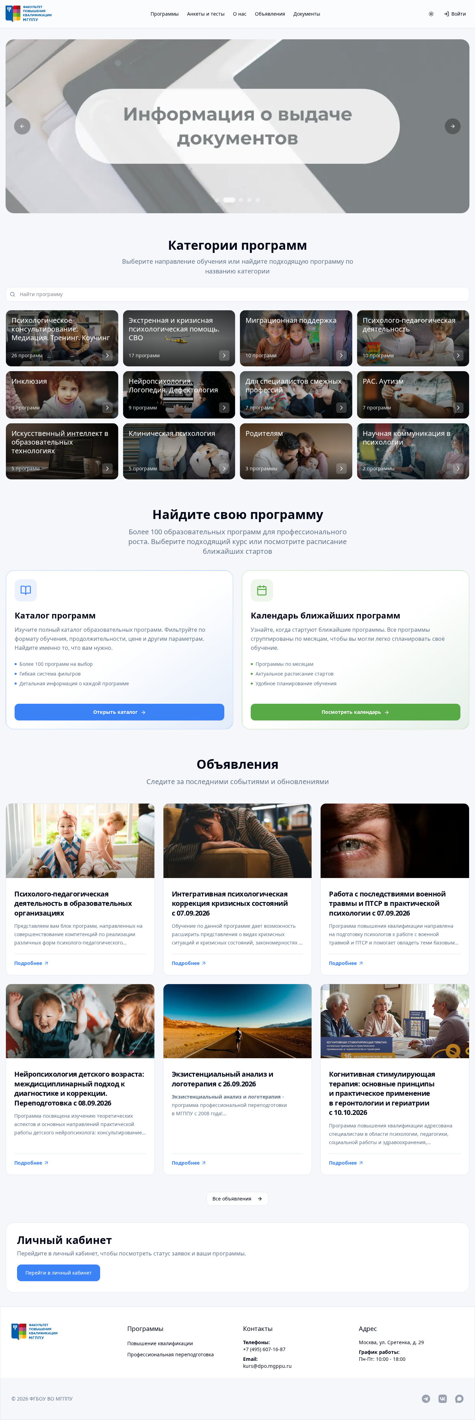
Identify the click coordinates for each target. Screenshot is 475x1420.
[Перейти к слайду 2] (229, 200)
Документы (306, 13)
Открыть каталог (115, 712)
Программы (165, 13)
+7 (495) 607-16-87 (264, 1349)
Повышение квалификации (160, 1343)
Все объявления (231, 1198)
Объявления (270, 13)
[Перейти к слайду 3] (241, 200)
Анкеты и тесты (206, 13)
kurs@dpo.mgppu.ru (267, 1366)
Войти (458, 13)
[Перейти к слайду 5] (258, 200)
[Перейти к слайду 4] (249, 200)
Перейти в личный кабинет (58, 1272)
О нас (240, 13)
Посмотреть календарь (351, 712)
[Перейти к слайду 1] (217, 200)
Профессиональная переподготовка (170, 1354)
